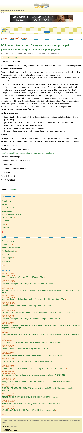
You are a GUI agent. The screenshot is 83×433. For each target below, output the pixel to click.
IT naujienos (6, 244)
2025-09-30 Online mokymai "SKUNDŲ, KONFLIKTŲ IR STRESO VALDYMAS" (32, 404)
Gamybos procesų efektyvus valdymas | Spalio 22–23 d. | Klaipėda (27, 284)
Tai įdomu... (6, 221)
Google (6, 29)
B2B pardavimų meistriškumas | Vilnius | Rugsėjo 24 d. (23, 277)
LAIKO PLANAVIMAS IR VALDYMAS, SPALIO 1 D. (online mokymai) (28, 410)
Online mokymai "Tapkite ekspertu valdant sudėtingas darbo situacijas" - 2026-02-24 (34, 375)
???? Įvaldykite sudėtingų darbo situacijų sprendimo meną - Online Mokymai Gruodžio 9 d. (36, 381)
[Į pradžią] (41, 5)
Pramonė (5, 254)
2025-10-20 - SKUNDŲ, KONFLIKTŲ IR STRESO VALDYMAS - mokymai (30, 397)
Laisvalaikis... (7, 211)
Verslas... (5, 204)
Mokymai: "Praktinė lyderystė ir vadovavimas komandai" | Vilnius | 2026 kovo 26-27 (33, 355)
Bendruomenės (8, 241)
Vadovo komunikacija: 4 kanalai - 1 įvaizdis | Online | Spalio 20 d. (27, 306)
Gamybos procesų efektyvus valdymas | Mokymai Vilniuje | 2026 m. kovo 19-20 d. (33, 319)
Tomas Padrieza (13, 426)
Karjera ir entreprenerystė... (12, 214)
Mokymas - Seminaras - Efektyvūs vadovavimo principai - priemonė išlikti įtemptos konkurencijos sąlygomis (36, 47)
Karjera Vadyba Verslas (11, 248)
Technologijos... (8, 217)
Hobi (4, 224)
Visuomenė (6, 261)
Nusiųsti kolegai (20, 57)
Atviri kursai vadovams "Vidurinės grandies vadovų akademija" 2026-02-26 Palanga (34, 368)
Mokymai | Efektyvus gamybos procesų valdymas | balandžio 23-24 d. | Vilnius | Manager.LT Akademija (41, 334)
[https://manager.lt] (1, 184)
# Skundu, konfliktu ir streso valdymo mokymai (14, 420)
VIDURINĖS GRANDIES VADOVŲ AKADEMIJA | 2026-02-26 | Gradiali (29, 362)
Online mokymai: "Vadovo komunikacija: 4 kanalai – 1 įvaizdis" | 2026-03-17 (31, 342)
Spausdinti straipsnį (8, 57)
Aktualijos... (6, 201)
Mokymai (5, 227)
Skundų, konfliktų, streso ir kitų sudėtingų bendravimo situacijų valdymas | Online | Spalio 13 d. (38, 312)
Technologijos (7, 258)
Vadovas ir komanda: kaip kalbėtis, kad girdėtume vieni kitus (25, 349)
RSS (4, 232)
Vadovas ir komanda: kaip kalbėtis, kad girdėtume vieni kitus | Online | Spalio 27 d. (33, 299)
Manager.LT (12, 189)
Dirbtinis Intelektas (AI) (10, 208)
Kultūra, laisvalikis (9, 251)
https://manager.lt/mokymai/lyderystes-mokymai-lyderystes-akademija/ (27, 153)
